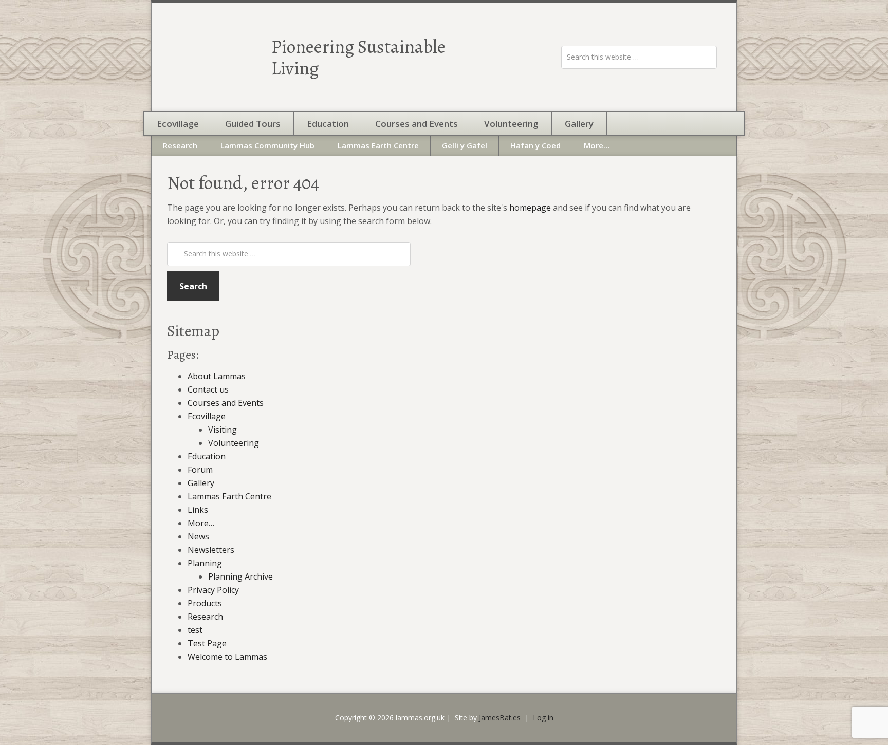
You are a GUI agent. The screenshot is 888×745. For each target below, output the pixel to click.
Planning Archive (240, 576)
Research (205, 616)
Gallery (201, 483)
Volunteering (233, 443)
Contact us (208, 389)
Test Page (207, 643)
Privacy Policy (213, 589)
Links (198, 509)
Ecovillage (207, 416)
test (195, 630)
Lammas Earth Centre (229, 496)
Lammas (212, 57)
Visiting (222, 429)
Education (207, 456)
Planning (205, 563)
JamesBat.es (500, 717)
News (198, 536)
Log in (543, 717)
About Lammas (217, 376)
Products (205, 603)
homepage (530, 207)
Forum (200, 469)
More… (201, 523)
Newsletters (211, 549)
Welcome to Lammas (227, 656)
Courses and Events (226, 402)
